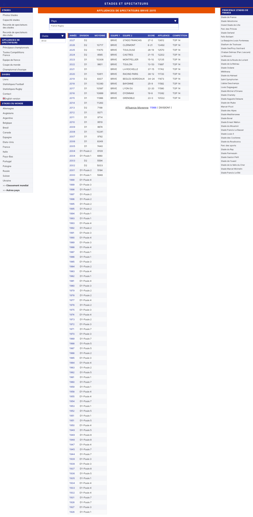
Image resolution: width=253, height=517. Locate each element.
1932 (72, 492)
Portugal (7, 161)
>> (15, 185)
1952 (71, 410)
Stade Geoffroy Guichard (233, 48)
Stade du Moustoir (230, 126)
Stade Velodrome (229, 21)
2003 (72, 160)
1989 (71, 242)
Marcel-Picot (227, 106)
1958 (71, 391)
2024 (72, 54)
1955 (71, 396)
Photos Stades (10, 15)
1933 (72, 487)
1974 (71, 314)
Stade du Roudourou (231, 141)
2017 (72, 88)
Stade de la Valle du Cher (233, 165)
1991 (71, 232)
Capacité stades (11, 20)
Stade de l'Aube (228, 102)
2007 (72, 136)
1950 (72, 425)
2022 (72, 64)
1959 (71, 386)
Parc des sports (228, 145)
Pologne (7, 166)
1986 (71, 256)
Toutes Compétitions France (13, 53)
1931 (71, 497)
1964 (72, 362)
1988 (71, 247)
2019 (72, 78)
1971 (71, 329)
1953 (72, 406)
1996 (71, 199)
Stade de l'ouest (228, 161)
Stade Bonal (226, 118)
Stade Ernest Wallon (230, 122)
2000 (72, 175)
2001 (72, 170)
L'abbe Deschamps (230, 83)
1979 (71, 290)
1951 (71, 415)
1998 (71, 189)
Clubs (53, 35)
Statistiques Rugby (12, 89)
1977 (71, 300)
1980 (72, 285)
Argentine (8, 118)
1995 (71, 204)
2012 (72, 112)
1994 (72, 213)
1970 (72, 333)
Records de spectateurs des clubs (15, 33)
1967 (71, 348)
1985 (71, 261)
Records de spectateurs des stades (15, 26)
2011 (71, 117)
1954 (72, 401)
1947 (72, 444)
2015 (72, 98)
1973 (72, 319)
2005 (72, 146)
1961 (71, 377)
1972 (71, 324)
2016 (72, 93)
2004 (72, 151)
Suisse (6, 175)
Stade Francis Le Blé (230, 172)
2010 (72, 122)
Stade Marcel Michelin (231, 169)
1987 (71, 252)
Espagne (7, 137)
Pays (114, 20)
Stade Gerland (227, 32)
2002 (72, 165)
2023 (72, 59)
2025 (72, 49)
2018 (72, 83)
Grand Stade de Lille (230, 25)
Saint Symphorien (229, 79)
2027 (72, 40)
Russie (6, 171)
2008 (72, 131)
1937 (72, 468)
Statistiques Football (13, 84)
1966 (71, 353)
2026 (72, 45)
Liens (5, 79)
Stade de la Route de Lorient (234, 60)
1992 (71, 228)
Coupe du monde (11, 64)
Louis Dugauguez (229, 87)
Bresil (6, 127)
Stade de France (228, 17)
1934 (72, 483)
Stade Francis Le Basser (232, 130)
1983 (72, 271)
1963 (72, 367)
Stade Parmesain (229, 153)
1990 (72, 237)
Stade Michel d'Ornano (232, 91)
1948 (72, 439)
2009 (72, 127)
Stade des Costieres (230, 137)
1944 (72, 454)
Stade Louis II (227, 134)
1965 (71, 358)
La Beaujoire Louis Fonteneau (235, 40)
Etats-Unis (8, 142)
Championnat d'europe (14, 69)
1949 (72, 430)
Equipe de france (11, 59)
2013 (72, 107)
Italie (5, 151)
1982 (71, 276)
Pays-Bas (8, 156)
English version (12, 98)
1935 (72, 478)
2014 (72, 102)
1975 (71, 309)
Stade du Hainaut (229, 75)
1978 (71, 295)
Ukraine (7, 180)
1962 (71, 372)
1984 (72, 266)
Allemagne (8, 108)
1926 (71, 512)
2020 (72, 74)
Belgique (7, 122)
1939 (72, 459)
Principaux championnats (16, 47)
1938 (72, 463)
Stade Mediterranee (230, 114)
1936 (72, 473)
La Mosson (226, 56)
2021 (72, 69)
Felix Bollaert (227, 36)
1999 (71, 179)
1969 (71, 338)
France (6, 146)
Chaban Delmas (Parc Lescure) (235, 52)
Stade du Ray (227, 149)
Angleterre (8, 113)
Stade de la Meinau (230, 64)
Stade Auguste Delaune (232, 99)
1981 (71, 281)
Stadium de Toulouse (231, 44)
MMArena (225, 71)
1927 (71, 507)
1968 (71, 343)
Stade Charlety (228, 95)
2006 (72, 141)
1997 (71, 194)
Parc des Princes (229, 29)
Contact (7, 93)
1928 (71, 502)
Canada (7, 132)
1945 (72, 449)
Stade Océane (227, 67)
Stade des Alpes (229, 110)
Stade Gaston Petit (230, 157)
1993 (72, 218)
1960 (72, 382)
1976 (71, 305)
